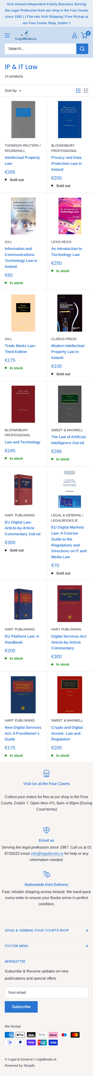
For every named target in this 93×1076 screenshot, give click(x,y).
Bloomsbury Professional (64, 148)
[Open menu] (7, 35)
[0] (84, 35)
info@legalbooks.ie (47, 853)
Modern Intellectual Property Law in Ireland (67, 352)
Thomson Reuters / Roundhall (23, 148)
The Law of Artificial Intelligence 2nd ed (68, 440)
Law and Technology (23, 442)
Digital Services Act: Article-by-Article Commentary (69, 642)
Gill (8, 242)
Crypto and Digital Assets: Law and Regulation (67, 733)
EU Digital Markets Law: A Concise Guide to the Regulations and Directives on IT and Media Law (68, 542)
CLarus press (64, 339)
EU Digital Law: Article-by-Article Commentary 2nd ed (22, 528)
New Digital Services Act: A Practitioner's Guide (23, 733)
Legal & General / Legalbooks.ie (67, 517)
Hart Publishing (20, 515)
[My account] (74, 35)
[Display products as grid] (78, 90)
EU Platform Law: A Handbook (22, 639)
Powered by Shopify (20, 1065)
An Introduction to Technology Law (66, 252)
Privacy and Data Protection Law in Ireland (66, 163)
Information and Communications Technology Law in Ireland (21, 257)
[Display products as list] (86, 90)
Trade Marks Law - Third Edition (21, 349)
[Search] (82, 49)
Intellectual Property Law (22, 160)
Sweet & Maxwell (67, 430)
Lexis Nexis (61, 242)
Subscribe (21, 1006)
